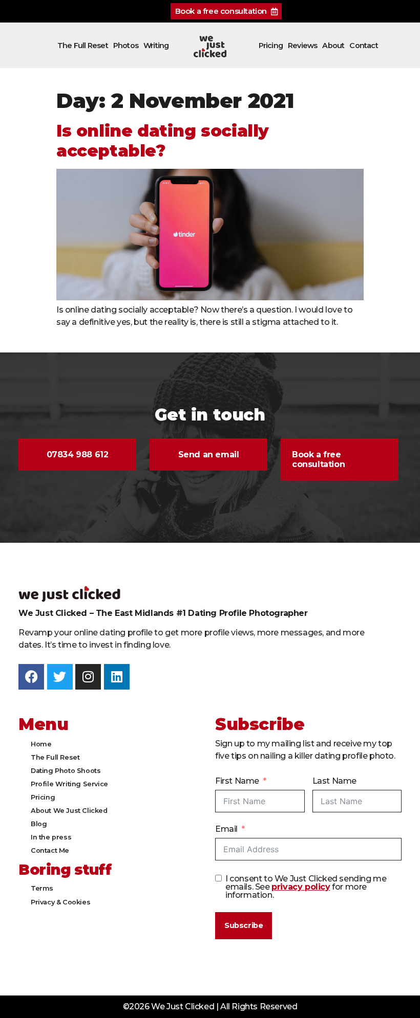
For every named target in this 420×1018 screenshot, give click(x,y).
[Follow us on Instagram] (88, 677)
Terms (42, 888)
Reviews (302, 45)
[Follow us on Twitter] (60, 677)
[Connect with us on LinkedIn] (117, 677)
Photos (125, 45)
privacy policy (300, 887)
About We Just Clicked (69, 810)
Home (41, 744)
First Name (237, 781)
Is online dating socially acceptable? (162, 140)
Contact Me (50, 850)
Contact (363, 45)
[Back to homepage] (210, 46)
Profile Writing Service (69, 784)
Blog (39, 824)
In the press (51, 837)
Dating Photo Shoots (65, 770)
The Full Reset (82, 45)
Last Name (334, 781)
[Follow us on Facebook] (31, 677)
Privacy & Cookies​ (60, 902)
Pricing (271, 45)
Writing (156, 45)
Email (226, 829)
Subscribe (243, 925)
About (333, 45)
